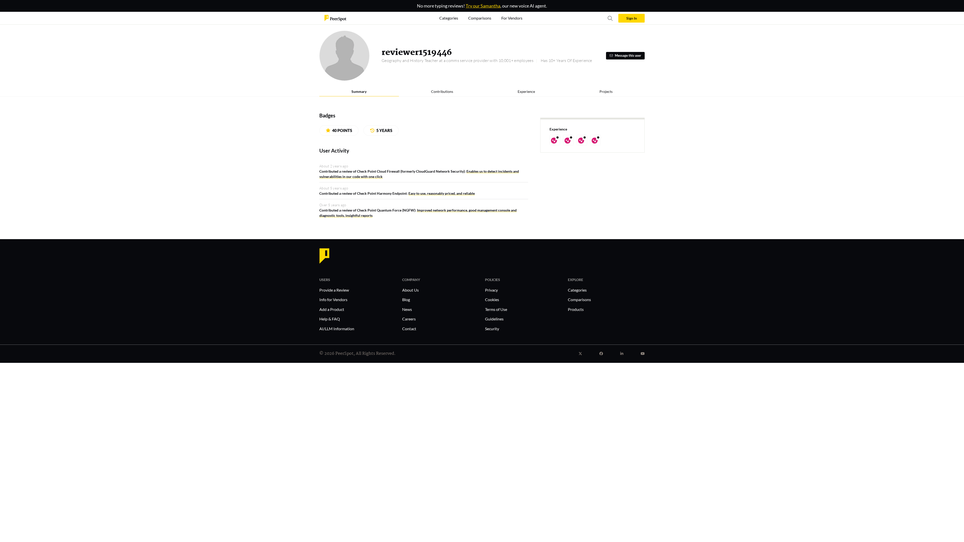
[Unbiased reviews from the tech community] (335, 18)
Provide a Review (334, 290)
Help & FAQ (329, 318)
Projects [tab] (606, 91)
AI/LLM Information (336, 328)
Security (492, 328)
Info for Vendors (333, 299)
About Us (410, 290)
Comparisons (579, 299)
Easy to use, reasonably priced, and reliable (441, 193)
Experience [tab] (526, 91)
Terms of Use (496, 309)
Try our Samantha (483, 6)
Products (576, 309)
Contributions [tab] (442, 91)
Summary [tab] (359, 91)
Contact (409, 328)
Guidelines (494, 318)
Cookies (492, 299)
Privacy (491, 290)
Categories (577, 290)
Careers (409, 318)
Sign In (631, 18)
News (407, 309)
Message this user (628, 55)
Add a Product (331, 309)
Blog (406, 299)
